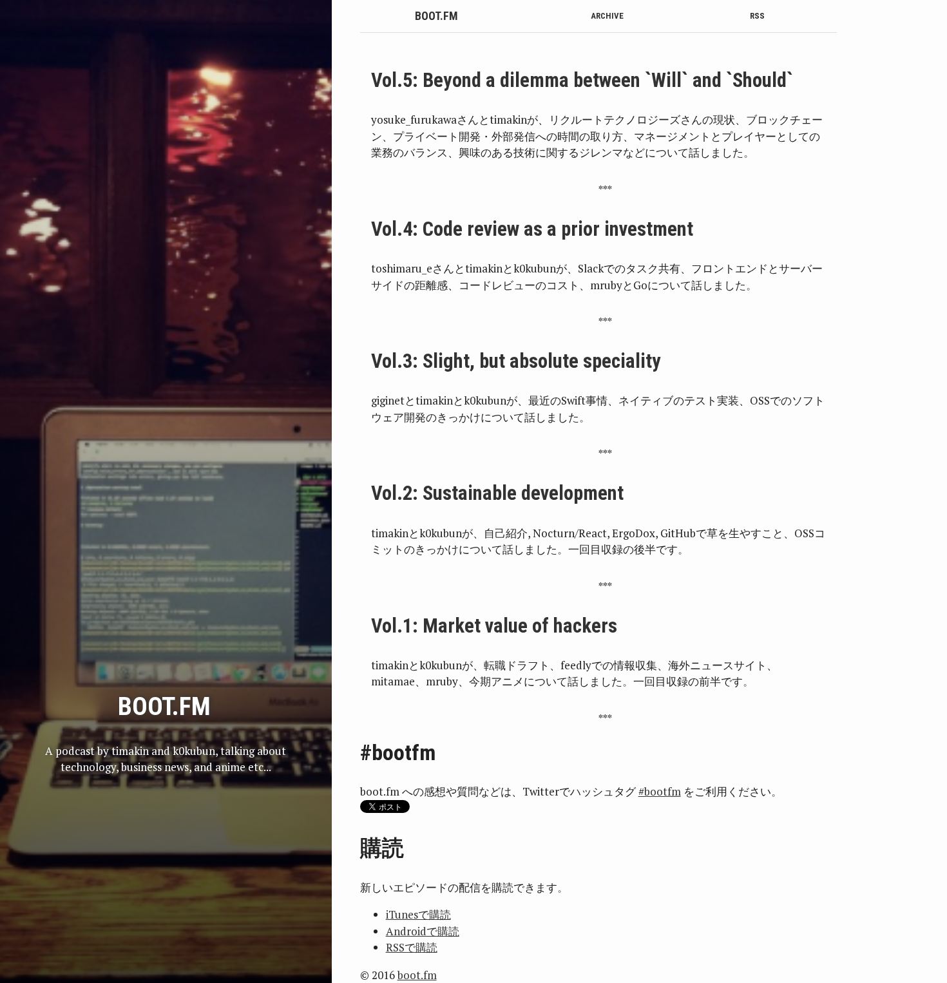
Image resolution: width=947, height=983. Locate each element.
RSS (757, 16)
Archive (607, 16)
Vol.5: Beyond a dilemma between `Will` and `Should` (582, 80)
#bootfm (659, 791)
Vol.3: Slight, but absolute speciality (516, 361)
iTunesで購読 (418, 914)
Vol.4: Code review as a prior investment (532, 229)
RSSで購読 (411, 947)
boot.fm (436, 16)
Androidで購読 (422, 931)
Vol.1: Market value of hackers (494, 626)
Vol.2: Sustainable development (497, 493)
